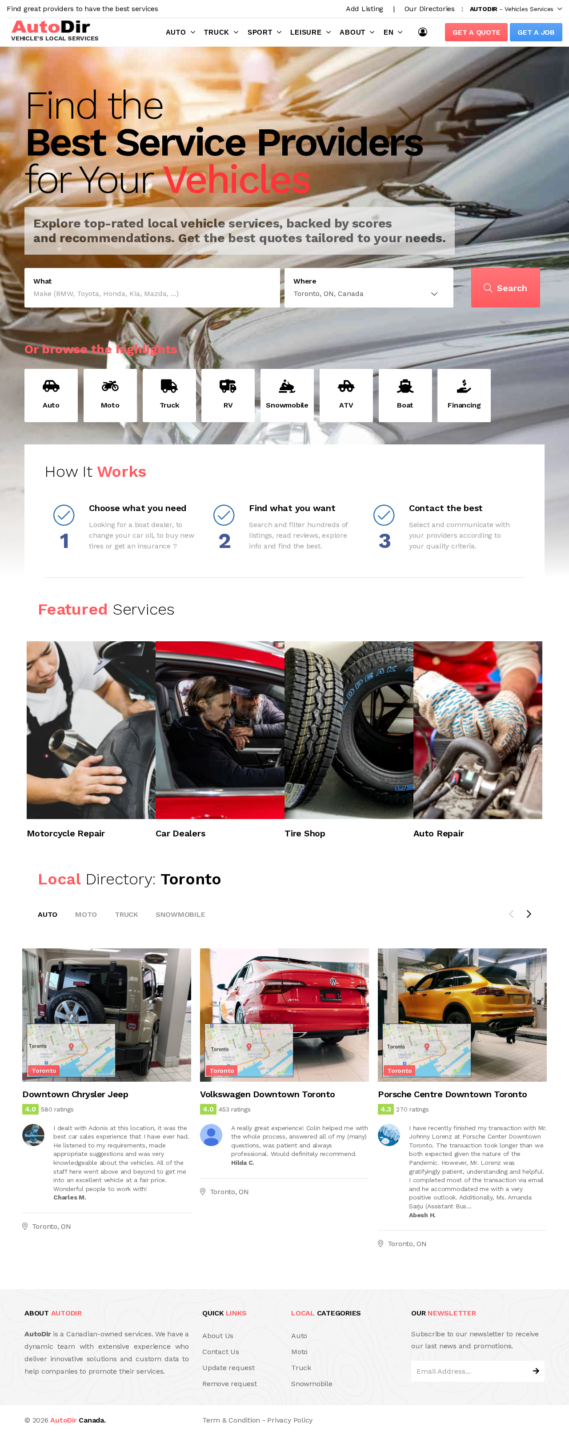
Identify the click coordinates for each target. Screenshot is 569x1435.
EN (389, 32)
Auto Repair (438, 833)
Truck (216, 32)
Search (512, 288)
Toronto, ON (51, 1227)
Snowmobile (180, 914)
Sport (260, 32)
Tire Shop (304, 833)
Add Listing (364, 8)
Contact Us (220, 1351)
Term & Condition (231, 1420)
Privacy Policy (290, 1420)
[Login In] (425, 32)
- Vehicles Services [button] (512, 8)
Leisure (305, 32)
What (42, 281)
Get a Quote (476, 32)
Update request (228, 1367)
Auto (176, 32)
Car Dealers (180, 833)
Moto (86, 914)
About (352, 32)
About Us (217, 1335)
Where (305, 281)
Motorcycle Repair (66, 833)
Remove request (229, 1383)
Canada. (77, 1420)
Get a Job (536, 32)
